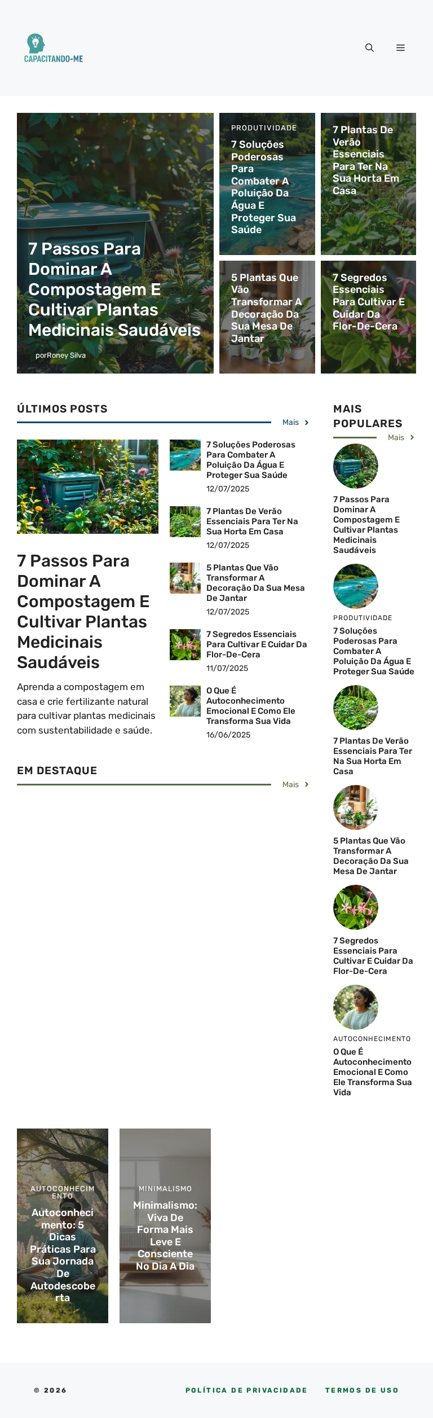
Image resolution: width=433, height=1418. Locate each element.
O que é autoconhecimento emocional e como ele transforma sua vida (250, 706)
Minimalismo (165, 1188)
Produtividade (264, 128)
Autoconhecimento (62, 1192)
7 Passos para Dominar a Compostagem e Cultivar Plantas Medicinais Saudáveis (114, 289)
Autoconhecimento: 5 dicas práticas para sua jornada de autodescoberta (63, 1255)
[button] (369, 48)
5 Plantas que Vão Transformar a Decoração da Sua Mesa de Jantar (266, 308)
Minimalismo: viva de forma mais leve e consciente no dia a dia (165, 1235)
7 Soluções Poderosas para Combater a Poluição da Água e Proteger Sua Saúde (263, 187)
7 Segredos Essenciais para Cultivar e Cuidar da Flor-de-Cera (369, 301)
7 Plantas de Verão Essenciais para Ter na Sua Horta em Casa (366, 160)
